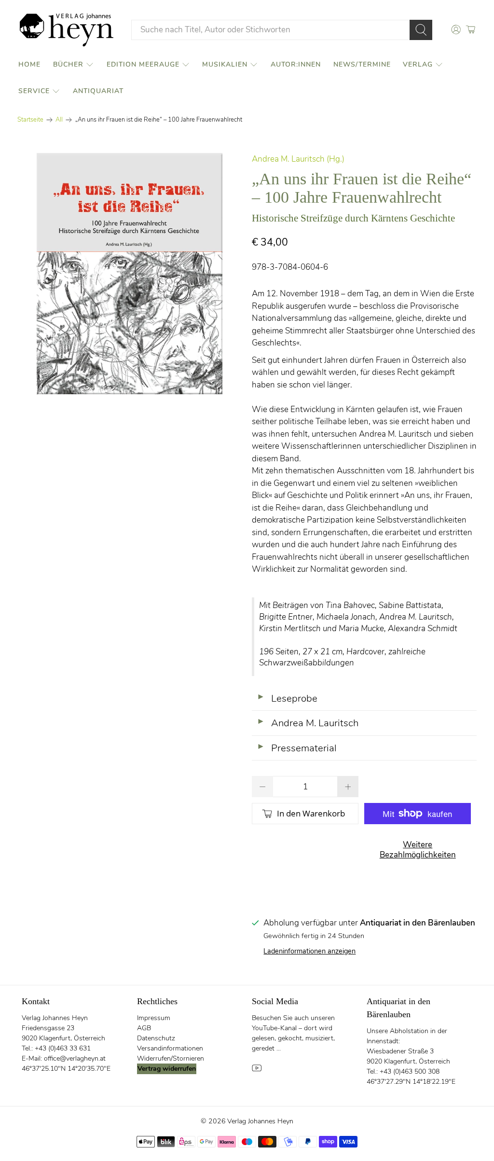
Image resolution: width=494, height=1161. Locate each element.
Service (34, 91)
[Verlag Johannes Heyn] (66, 30)
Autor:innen (296, 64)
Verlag (418, 64)
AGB (144, 1028)
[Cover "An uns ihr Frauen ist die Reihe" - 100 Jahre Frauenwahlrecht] (129, 273)
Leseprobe (287, 698)
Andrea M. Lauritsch (307, 723)
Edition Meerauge (143, 64)
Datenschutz (156, 1038)
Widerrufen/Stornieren (170, 1058)
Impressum (153, 1018)
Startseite (30, 120)
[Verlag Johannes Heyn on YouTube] (256, 1071)
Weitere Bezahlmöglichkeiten (418, 849)
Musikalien (224, 64)
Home (29, 64)
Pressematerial (297, 748)
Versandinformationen (170, 1048)
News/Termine (362, 64)
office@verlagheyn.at (75, 1058)
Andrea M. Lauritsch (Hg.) (298, 159)
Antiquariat (98, 91)
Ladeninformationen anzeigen (309, 951)
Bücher (68, 64)
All (59, 120)
